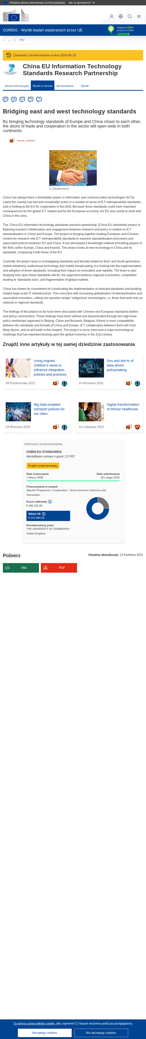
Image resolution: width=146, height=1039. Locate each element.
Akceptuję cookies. (45, 1032)
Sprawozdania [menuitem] (64, 85)
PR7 (22, 39)
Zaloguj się (111, 16)
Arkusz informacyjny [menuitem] (17, 85)
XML (24, 567)
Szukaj (130, 16)
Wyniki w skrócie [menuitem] (42, 85)
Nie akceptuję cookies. (101, 1032)
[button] (121, 16)
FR (30, 99)
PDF (62, 567)
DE (5, 99)
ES (22, 99)
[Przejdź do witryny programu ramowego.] (10, 69)
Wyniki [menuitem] (85, 85)
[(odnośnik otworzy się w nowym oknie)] (16, 14)
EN (14, 99)
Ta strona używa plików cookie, (34, 1023)
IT (39, 99)
